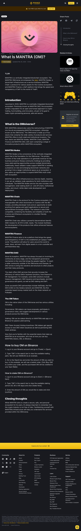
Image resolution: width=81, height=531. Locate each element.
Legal (20, 469)
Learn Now (51, 8)
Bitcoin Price (53, 481)
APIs (66, 489)
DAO (36, 80)
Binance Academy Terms (23, 522)
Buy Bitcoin (53, 497)
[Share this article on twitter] (61, 21)
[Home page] (35, 3)
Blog (20, 478)
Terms (20, 471)
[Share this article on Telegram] (71, 21)
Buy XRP (52, 502)
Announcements (23, 462)
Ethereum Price (54, 483)
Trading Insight (69, 469)
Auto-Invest (37, 476)
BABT (35, 480)
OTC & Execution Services (72, 464)
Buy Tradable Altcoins (55, 508)
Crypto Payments (38, 464)
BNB (66, 462)
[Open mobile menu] (77, 3)
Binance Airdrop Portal (71, 496)
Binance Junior (38, 467)
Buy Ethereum (53, 506)
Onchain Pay (53, 468)
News (20, 464)
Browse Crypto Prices (55, 478)
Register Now (69, 125)
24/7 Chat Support (70, 479)
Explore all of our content (39, 446)
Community (22, 480)
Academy (36, 469)
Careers (21, 460)
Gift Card (36, 471)
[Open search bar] (64, 3)
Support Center (69, 481)
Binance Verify (69, 492)
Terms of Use (6, 522)
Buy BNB (52, 499)
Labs (51, 466)
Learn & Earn (53, 476)
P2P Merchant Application (56, 458)
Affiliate (67, 458)
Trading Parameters (70, 494)
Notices (21, 484)
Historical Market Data (71, 467)
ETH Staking (37, 478)
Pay (35, 462)
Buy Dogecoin (53, 504)
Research (36, 482)
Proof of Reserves (70, 471)
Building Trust (22, 476)
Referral (67, 460)
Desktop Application (24, 489)
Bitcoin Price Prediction (56, 489)
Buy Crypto (37, 460)
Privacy (21, 473)
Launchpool (37, 473)
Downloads (22, 487)
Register (71, 3)
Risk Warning (22, 482)
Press (20, 467)
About (20, 458)
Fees (66, 487)
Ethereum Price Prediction (56, 491)
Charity (36, 484)
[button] (77, 3)
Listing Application (54, 460)
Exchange (37, 458)
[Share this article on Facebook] (66, 21)
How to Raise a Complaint (72, 502)
